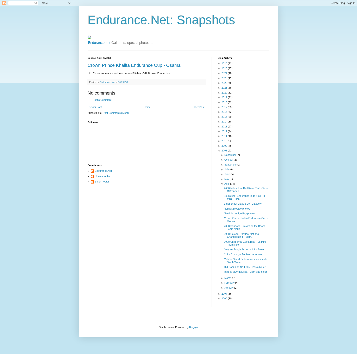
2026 (224, 63)
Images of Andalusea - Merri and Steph (246, 271)
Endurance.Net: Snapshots (161, 20)
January (229, 287)
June (227, 174)
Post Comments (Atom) (116, 113)
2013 (224, 126)
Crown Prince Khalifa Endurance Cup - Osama (134, 65)
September (230, 164)
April (227, 183)
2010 (224, 141)
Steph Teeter (102, 181)
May (227, 179)
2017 (224, 107)
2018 (224, 102)
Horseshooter (102, 176)
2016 (224, 111)
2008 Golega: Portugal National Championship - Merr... (241, 235)
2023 (224, 78)
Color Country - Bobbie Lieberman (243, 254)
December (230, 155)
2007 (224, 293)
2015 (224, 116)
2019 (224, 97)
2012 (224, 131)
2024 (224, 73)
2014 (224, 121)
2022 (224, 83)
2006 (224, 298)
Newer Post (95, 107)
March (228, 278)
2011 (224, 136)
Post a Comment (102, 99)
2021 (224, 87)
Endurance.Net (103, 170)
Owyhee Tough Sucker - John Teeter (244, 249)
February (229, 282)
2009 (224, 145)
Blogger (193, 327)
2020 (224, 92)
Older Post (198, 107)
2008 (224, 150)
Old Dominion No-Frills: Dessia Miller (244, 267)
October (229, 159)
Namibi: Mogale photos (237, 208)
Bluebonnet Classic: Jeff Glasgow (243, 203)
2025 (224, 68)
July (227, 169)
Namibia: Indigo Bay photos (239, 213)
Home (147, 107)
